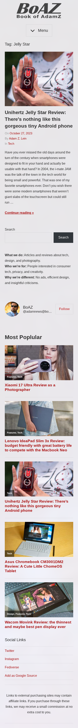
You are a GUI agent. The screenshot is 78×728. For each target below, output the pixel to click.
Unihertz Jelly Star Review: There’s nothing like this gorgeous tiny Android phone (39, 119)
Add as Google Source (21, 675)
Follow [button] (64, 309)
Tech (11, 143)
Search (10, 229)
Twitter (9, 650)
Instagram (12, 659)
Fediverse (12, 667)
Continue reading (18, 212)
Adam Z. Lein (17, 138)
